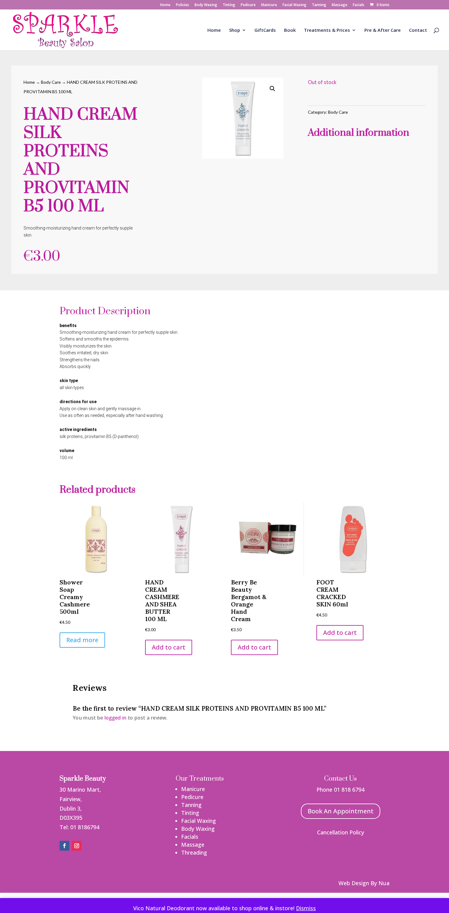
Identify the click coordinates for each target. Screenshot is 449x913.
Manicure (269, 5)
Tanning (319, 5)
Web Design (353, 883)
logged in (115, 717)
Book (290, 30)
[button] (272, 88)
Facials (358, 5)
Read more (82, 640)
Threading (194, 852)
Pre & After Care (382, 30)
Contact (418, 30)
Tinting (229, 5)
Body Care (51, 82)
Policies (182, 5)
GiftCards (265, 30)
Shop (234, 30)
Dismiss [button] (306, 908)
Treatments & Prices (327, 30)
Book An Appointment (341, 811)
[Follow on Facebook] (64, 846)
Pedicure (248, 5)
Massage (339, 5)
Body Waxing (206, 5)
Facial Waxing (294, 5)
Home (165, 5)
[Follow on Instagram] (77, 846)
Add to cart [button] (168, 647)
